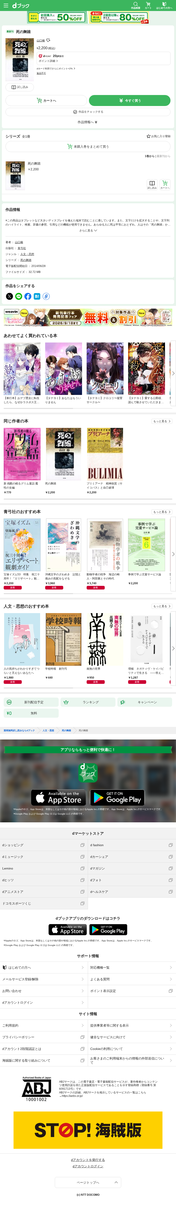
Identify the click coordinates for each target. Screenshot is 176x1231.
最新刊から (163, 156)
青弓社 (22, 248)
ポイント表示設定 (103, 991)
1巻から (150, 156)
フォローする (48, 40)
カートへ (49, 100)
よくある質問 (100, 979)
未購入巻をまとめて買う (91, 146)
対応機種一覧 (100, 967)
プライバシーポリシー (18, 1037)
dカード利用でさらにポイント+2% (55, 68)
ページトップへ (88, 1182)
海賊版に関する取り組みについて (26, 1060)
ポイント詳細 (47, 61)
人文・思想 (27, 254)
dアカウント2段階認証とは (21, 1049)
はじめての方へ (19, 967)
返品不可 (41, 73)
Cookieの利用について (106, 1049)
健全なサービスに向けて (108, 1037)
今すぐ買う (133, 100)
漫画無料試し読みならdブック (19, 730)
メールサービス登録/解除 (20, 979)
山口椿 (41, 40)
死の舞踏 (34, 163)
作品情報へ (86, 122)
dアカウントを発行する (88, 1160)
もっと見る (160, 421)
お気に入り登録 (160, 136)
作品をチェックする (91, 111)
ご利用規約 (10, 1025)
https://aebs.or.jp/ (72, 1096)
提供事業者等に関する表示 (109, 1025)
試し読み (22, 87)
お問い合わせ (12, 991)
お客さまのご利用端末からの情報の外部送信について (127, 1060)
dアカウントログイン (17, 1002)
